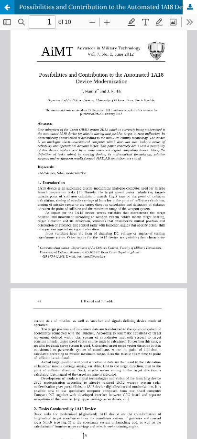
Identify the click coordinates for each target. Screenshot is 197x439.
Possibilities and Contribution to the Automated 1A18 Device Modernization (108, 7)
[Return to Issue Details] (7, 7)
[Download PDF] (190, 7)
